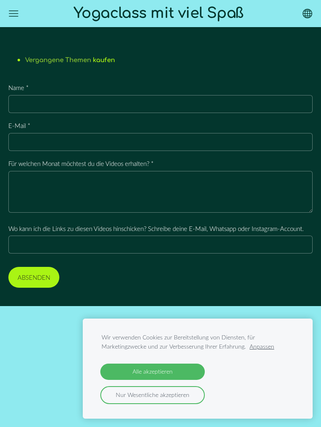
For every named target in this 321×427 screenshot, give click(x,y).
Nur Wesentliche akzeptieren (152, 395)
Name (18, 87)
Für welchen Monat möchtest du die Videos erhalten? (80, 163)
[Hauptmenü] (13, 13)
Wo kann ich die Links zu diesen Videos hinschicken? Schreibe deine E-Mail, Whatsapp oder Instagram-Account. (156, 228)
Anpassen (262, 346)
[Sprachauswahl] (307, 13)
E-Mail (19, 125)
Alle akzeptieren (152, 371)
